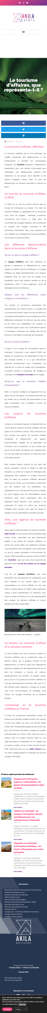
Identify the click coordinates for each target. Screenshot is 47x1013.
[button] (23, 32)
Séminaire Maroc (10, 909)
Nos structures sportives (13, 980)
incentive (12, 560)
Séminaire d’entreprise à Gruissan (16, 907)
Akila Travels (10, 534)
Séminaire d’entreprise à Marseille (16, 895)
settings (22, 1004)
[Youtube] (27, 2)
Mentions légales (15, 967)
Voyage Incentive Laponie (14, 916)
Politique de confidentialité (31, 967)
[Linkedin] (19, 2)
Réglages (18, 1009)
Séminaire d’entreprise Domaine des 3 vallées (20, 902)
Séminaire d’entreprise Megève (15, 900)
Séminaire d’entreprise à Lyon (15, 892)
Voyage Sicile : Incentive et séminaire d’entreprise (22, 912)
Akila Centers (35, 749)
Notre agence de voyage (13, 978)
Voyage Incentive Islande (13, 914)
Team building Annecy (12, 897)
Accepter (7, 1009)
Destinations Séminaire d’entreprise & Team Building (23, 890)
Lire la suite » (18, 807)
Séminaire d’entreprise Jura (14, 904)
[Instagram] (23, 2)
